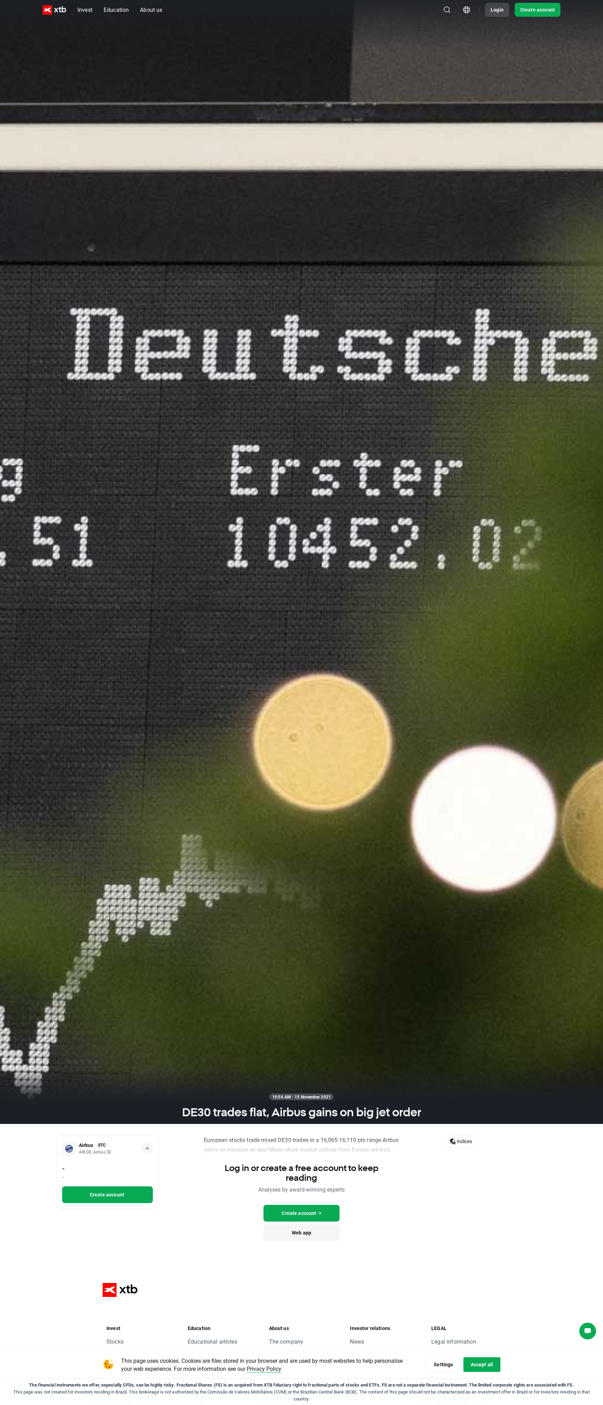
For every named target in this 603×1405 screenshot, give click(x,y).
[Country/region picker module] (467, 10)
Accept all (482, 1364)
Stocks (115, 1341)
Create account (537, 9)
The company (286, 1341)
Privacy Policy (264, 1368)
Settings (443, 1364)
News (357, 1341)
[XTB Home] (54, 9)
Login (497, 9)
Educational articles (212, 1341)
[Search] (447, 10)
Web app (301, 1232)
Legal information (453, 1341)
